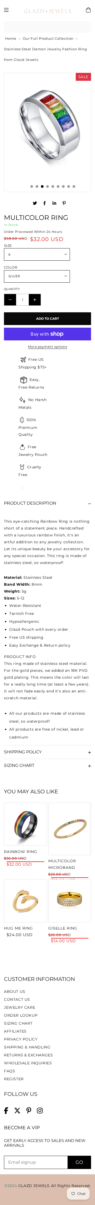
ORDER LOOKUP (20, 1015)
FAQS (9, 1071)
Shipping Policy (23, 751)
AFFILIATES (15, 1031)
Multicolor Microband (62, 864)
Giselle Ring (62, 928)
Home (10, 38)
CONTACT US (17, 999)
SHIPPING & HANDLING (27, 1047)
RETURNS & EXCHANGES (28, 1055)
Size (8, 245)
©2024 (11, 1185)
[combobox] (47, 27)
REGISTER (14, 1079)
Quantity (12, 289)
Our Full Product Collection (48, 38)
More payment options (47, 347)
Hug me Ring (18, 928)
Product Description (30, 503)
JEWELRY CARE (19, 1007)
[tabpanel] (47, 127)
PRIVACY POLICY (20, 1039)
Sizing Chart (19, 765)
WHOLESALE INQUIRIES (28, 1063)
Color (10, 267)
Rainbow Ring (20, 851)
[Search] (85, 27)
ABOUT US (14, 991)
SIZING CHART (18, 1023)
